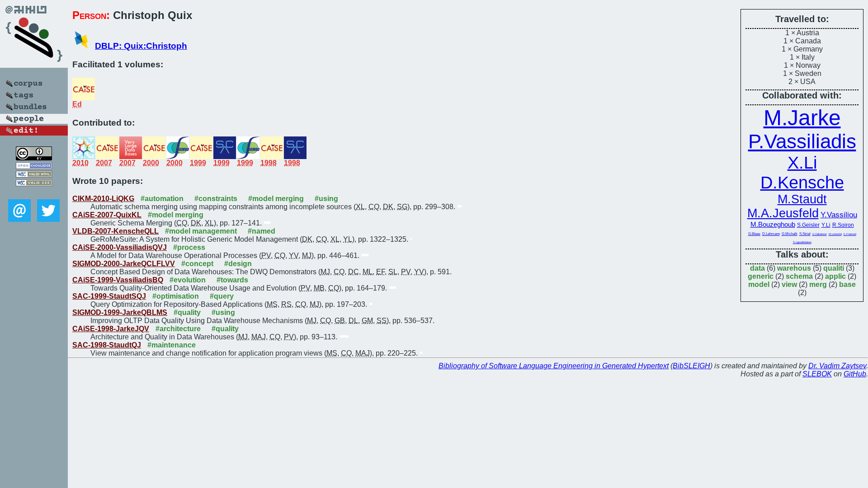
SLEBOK (817, 374)
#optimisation (175, 296)
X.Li (802, 162)
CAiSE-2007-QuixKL (107, 215)
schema (799, 276)
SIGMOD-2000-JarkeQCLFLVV (123, 263)
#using (326, 198)
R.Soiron (843, 225)
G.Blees (754, 234)
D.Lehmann (771, 234)
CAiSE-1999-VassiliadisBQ (117, 280)
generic (761, 276)
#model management (201, 231)
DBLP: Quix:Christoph (141, 46)
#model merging (276, 198)
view (789, 284)
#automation (162, 198)
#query (222, 296)
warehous (794, 268)
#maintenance (171, 345)
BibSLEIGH (691, 366)
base (847, 284)
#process (189, 247)
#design (238, 263)
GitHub (855, 374)
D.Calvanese (819, 234)
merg (818, 284)
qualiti (833, 268)
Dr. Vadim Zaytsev (837, 366)
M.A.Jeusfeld (783, 213)
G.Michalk (789, 234)
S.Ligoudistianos (802, 242)
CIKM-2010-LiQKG (103, 198)
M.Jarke (802, 118)
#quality (187, 312)
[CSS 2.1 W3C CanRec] (34, 193)
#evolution (188, 280)
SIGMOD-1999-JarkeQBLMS (119, 312)
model (758, 284)
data (757, 268)
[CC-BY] (34, 158)
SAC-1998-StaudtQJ (106, 345)
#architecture (178, 329)
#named (261, 231)
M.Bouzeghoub (772, 224)
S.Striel (805, 234)
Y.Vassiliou (839, 214)
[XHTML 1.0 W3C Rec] (34, 175)
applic (835, 276)
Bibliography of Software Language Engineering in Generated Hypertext (554, 366)
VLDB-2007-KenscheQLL (115, 231)
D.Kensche (802, 182)
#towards (232, 280)
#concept (197, 263)
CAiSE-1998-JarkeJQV (110, 329)
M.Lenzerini (835, 234)
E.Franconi (850, 234)
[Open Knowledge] (34, 166)
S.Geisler (808, 225)
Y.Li (825, 225)
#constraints (215, 198)
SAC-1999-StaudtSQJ (109, 296)
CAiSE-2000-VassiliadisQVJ (119, 247)
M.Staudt (802, 199)
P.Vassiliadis (802, 141)
